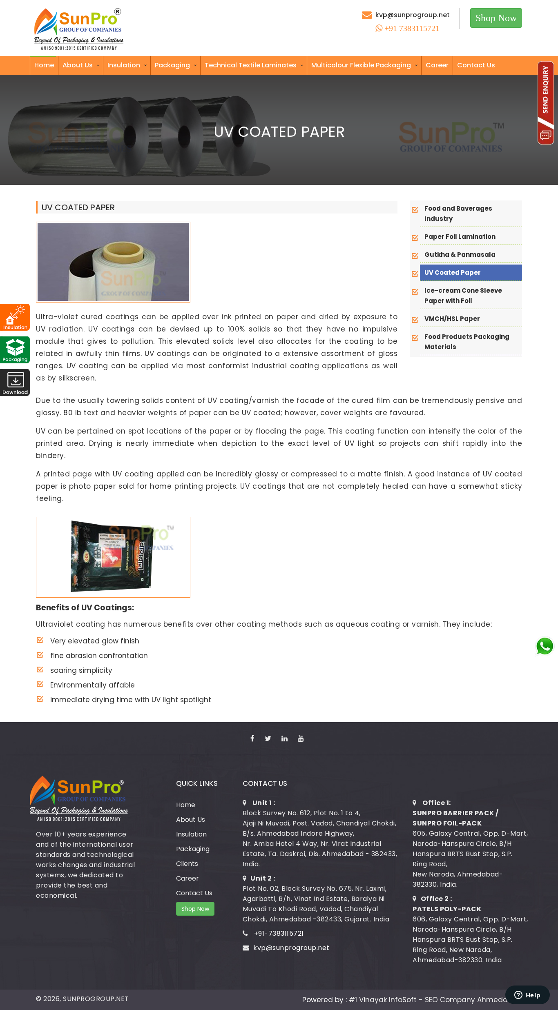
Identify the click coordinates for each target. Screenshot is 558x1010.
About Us (77, 65)
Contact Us (476, 65)
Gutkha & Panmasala (460, 254)
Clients (187, 863)
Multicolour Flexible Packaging (361, 65)
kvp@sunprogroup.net (412, 15)
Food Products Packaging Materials (466, 341)
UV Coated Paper (452, 272)
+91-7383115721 (279, 933)
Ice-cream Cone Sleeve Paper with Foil (463, 295)
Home (44, 65)
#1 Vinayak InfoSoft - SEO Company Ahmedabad (435, 1000)
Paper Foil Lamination (460, 236)
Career (437, 65)
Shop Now (496, 18)
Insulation (123, 65)
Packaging (172, 65)
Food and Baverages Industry (458, 213)
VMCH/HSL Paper (452, 318)
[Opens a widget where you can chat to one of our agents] (527, 996)
